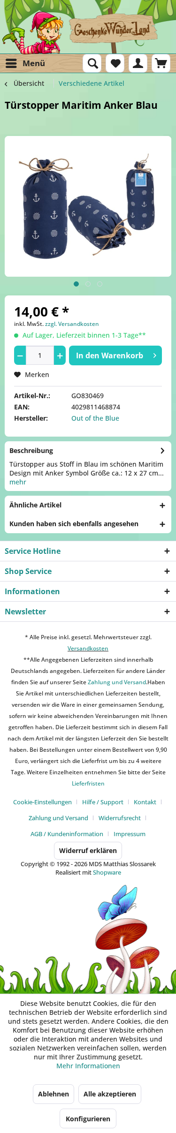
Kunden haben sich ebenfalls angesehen (73, 523)
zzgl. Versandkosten (72, 324)
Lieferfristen (88, 783)
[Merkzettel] (115, 63)
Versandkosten (88, 648)
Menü (34, 63)
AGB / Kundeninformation (67, 834)
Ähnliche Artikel (35, 504)
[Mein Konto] (138, 63)
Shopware (107, 872)
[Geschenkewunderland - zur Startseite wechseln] (88, 33)
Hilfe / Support (102, 802)
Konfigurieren (88, 1118)
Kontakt (145, 802)
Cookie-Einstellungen (42, 802)
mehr (17, 481)
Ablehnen (53, 1093)
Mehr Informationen (88, 1065)
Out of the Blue (95, 418)
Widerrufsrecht (120, 818)
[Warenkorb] (161, 63)
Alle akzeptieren (110, 1093)
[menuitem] (25, 63)
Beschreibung (31, 450)
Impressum (129, 834)
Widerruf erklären (88, 850)
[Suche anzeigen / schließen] (92, 63)
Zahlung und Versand (116, 682)
